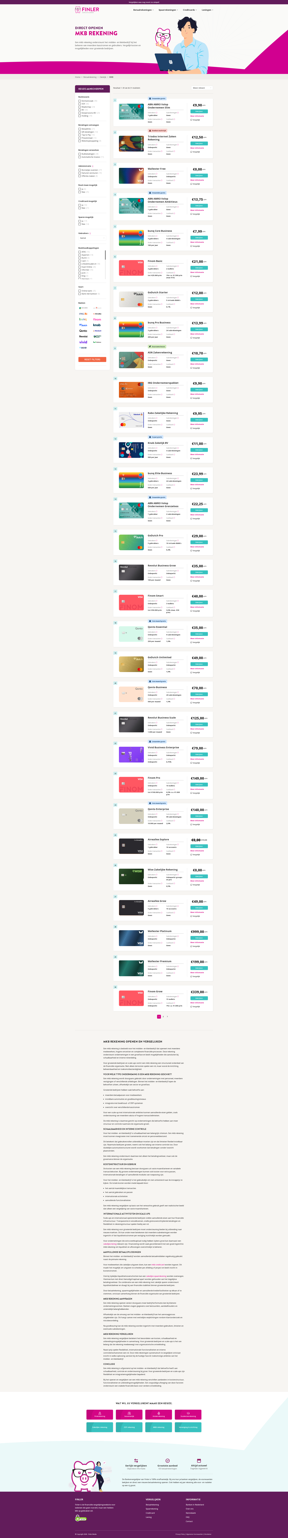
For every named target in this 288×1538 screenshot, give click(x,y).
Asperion (85, 255)
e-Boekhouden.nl (89, 264)
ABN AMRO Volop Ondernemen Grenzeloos (163, 505)
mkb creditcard (158, 1264)
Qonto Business (157, 687)
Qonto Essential (157, 627)
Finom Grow (155, 991)
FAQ (187, 1517)
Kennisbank (191, 1513)
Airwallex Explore (158, 839)
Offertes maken (88, 176)
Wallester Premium (159, 961)
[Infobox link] (87, 10)
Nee (83, 192)
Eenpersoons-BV (89, 113)
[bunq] (83, 319)
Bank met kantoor (89, 294)
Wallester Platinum (160, 931)
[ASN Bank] (97, 308)
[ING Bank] (83, 313)
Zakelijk (103, 77)
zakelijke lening (110, 1244)
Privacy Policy (180, 1534)
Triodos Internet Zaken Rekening (162, 138)
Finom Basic (155, 261)
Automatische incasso (91, 157)
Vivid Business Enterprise (163, 747)
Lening (149, 1517)
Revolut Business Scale (162, 717)
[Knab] (97, 325)
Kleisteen (85, 279)
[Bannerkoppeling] (99, 1415)
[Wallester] (97, 342)
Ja (82, 189)
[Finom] (97, 319)
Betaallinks (86, 129)
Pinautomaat (87, 138)
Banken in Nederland (195, 1504)
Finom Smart (156, 595)
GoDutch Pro (155, 535)
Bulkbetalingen (88, 154)
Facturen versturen (90, 173)
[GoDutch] (83, 325)
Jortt (83, 273)
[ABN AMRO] (83, 308)
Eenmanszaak (87, 101)
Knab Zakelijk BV (158, 442)
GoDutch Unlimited (159, 657)
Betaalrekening (90, 77)
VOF (83, 104)
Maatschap (86, 107)
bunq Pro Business (159, 322)
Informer (85, 270)
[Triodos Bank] (97, 336)
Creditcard (150, 1513)
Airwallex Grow (157, 901)
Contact (189, 1521)
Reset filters (92, 359)
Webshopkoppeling (90, 141)
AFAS (84, 252)
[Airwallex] (97, 313)
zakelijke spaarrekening (156, 1276)
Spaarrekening (152, 1509)
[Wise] (83, 347)
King (83, 276)
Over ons (190, 1509)
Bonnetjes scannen (90, 170)
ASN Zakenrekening (160, 352)
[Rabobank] (97, 330)
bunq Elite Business (160, 473)
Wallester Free (157, 168)
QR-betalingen (88, 132)
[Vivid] (83, 342)
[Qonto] (83, 330)
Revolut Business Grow (162, 565)
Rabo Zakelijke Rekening (163, 413)
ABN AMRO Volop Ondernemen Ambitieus (162, 200)
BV (83, 110)
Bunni (84, 258)
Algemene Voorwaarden (194, 1534)
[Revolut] (83, 336)
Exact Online (87, 267)
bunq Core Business (160, 230)
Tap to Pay (86, 135)
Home (77, 77)
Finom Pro (154, 777)
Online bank (87, 291)
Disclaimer (207, 1534)
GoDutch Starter (158, 292)
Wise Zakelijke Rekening (163, 869)
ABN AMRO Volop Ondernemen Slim (159, 106)
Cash (84, 261)
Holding (85, 116)
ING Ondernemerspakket (163, 382)
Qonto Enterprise (158, 809)
